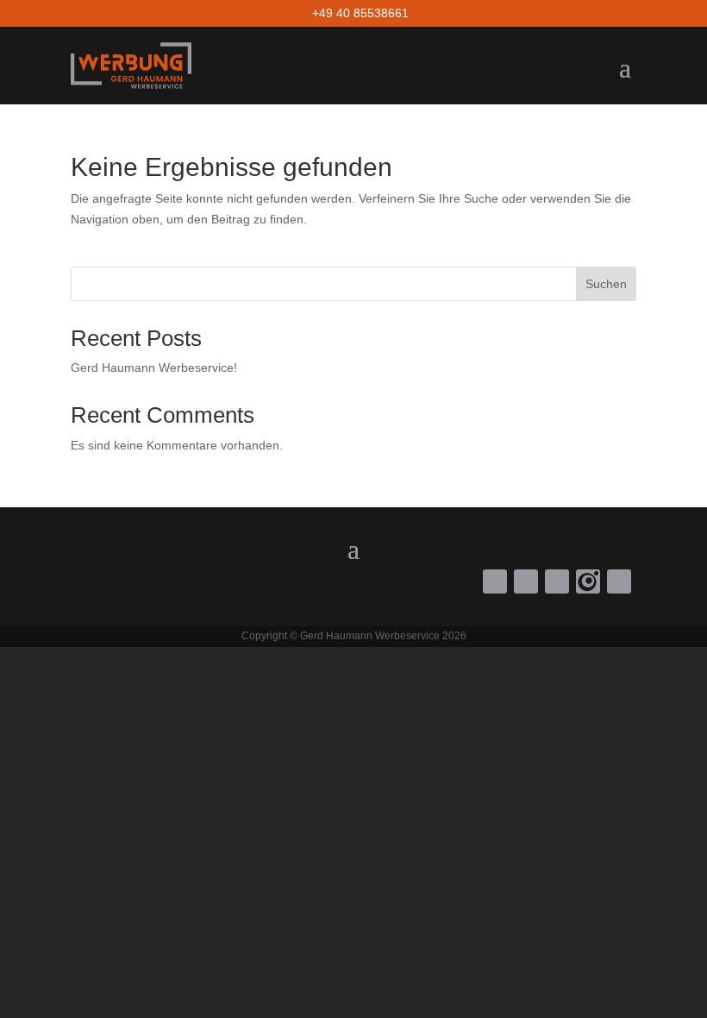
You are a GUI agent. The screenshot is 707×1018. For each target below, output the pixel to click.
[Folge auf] (588, 581)
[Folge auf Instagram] (526, 581)
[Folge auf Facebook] (495, 581)
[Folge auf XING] (619, 581)
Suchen (606, 284)
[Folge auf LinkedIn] (557, 581)
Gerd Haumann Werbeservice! (154, 367)
